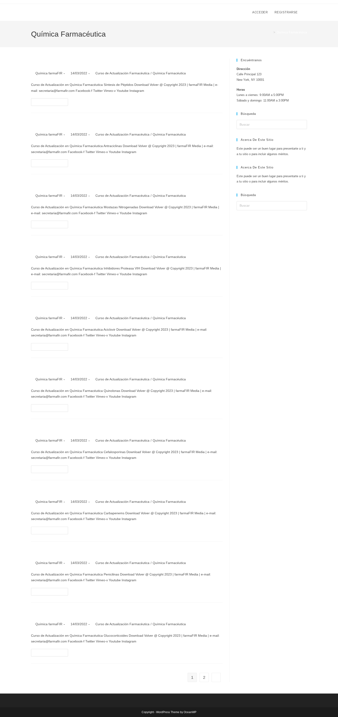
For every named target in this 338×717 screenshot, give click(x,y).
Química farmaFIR (48, 73)
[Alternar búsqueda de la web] (305, 12)
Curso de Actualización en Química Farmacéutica (91, 12)
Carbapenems (50, 491)
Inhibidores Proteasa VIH (65, 246)
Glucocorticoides (55, 613)
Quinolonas (47, 368)
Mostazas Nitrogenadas (63, 185)
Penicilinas (46, 552)
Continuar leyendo (51, 100)
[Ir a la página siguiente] (216, 677)
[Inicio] (271, 32)
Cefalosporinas (52, 430)
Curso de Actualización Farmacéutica (122, 73)
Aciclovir (43, 307)
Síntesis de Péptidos (59, 62)
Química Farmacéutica (292, 32)
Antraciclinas (49, 124)
